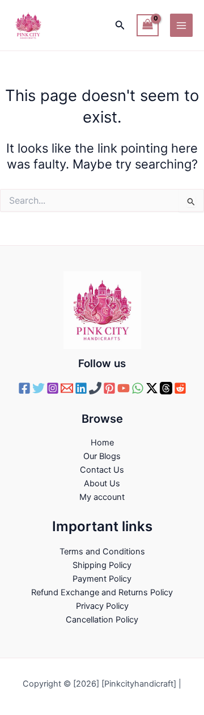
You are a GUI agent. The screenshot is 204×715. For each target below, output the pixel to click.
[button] (120, 25)
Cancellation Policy (102, 620)
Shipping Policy (102, 565)
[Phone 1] (95, 388)
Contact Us (102, 470)
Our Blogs (102, 456)
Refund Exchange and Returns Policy (102, 592)
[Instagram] (52, 388)
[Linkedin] (81, 388)
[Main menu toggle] (181, 25)
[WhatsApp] (137, 388)
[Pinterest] (109, 388)
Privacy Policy (102, 606)
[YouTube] (123, 388)
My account (102, 497)
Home (102, 443)
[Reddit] (180, 388)
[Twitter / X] (152, 388)
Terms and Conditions (102, 551)
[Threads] (166, 388)
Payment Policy (102, 579)
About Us (102, 483)
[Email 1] (67, 388)
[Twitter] (38, 388)
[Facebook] (24, 388)
